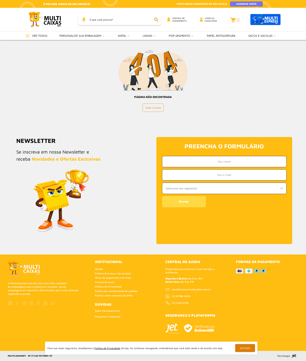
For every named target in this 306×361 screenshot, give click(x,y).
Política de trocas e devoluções (113, 273)
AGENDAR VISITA (246, 3)
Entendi (245, 348)
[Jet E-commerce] (172, 328)
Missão (99, 268)
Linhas (148, 35)
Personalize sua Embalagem (81, 35)
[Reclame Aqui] (199, 328)
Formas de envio (104, 282)
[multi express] (265, 19)
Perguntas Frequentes (108, 316)
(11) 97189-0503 (181, 296)
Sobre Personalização (107, 310)
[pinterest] (38, 303)
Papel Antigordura (221, 35)
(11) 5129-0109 (180, 302)
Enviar (184, 201)
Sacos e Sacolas (260, 35)
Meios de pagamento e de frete (113, 277)
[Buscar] (156, 19)
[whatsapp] (45, 303)
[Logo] (49, 19)
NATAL (122, 35)
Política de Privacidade (108, 286)
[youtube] (52, 303)
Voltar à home (153, 107)
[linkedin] (31, 303)
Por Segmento (180, 35)
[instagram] (24, 303)
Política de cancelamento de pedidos (116, 290)
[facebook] (17, 303)
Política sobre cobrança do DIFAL (114, 295)
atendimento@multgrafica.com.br (191, 289)
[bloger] (10, 303)
